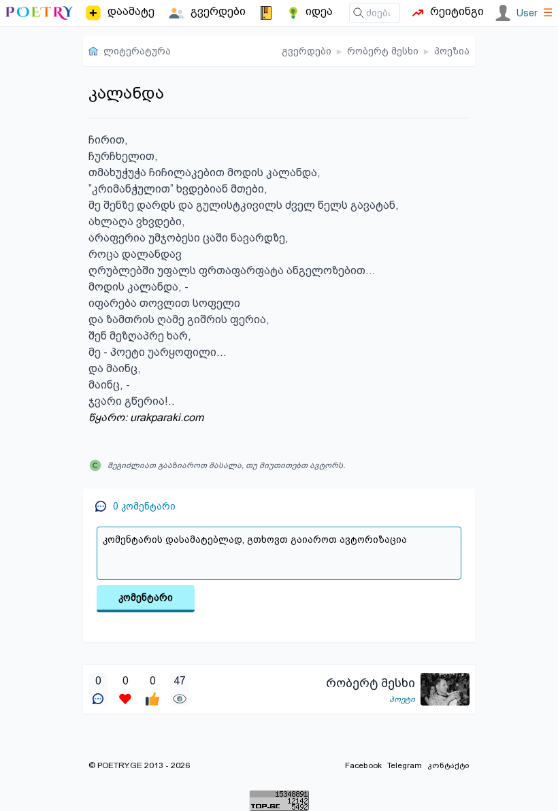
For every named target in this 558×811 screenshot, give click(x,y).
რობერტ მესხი (383, 51)
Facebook (363, 765)
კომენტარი (145, 597)
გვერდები (306, 51)
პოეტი (402, 699)
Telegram (404, 765)
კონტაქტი (448, 765)
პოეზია (452, 51)
